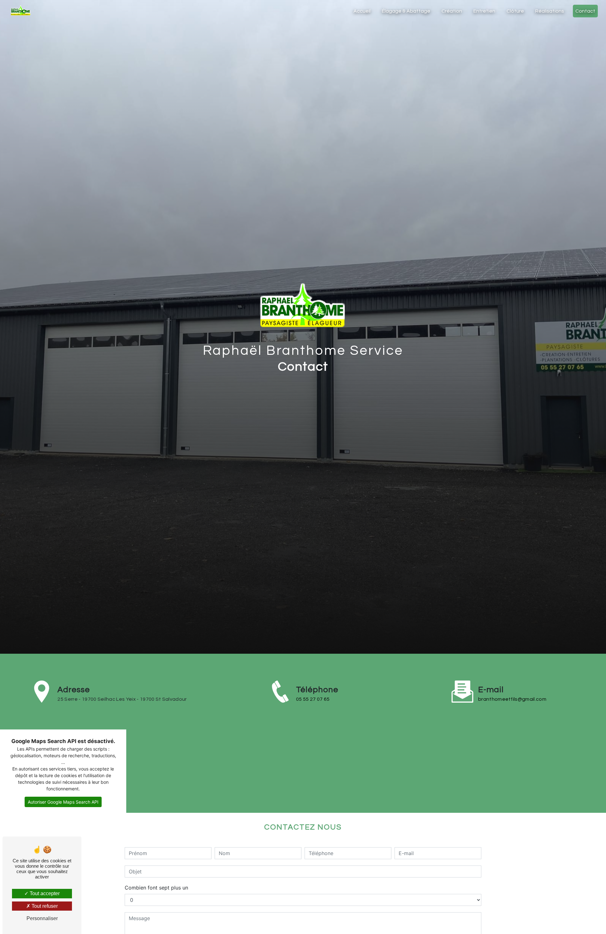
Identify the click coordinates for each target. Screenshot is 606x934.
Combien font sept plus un (156, 887)
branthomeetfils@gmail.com (512, 699)
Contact (585, 11)
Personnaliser (42, 918)
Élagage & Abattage (406, 11)
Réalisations (549, 11)
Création (452, 11)
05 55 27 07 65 (313, 699)
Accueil (362, 11)
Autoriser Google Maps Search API (63, 802)
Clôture (515, 11)
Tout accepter (44, 893)
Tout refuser (44, 906)
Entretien (484, 11)
